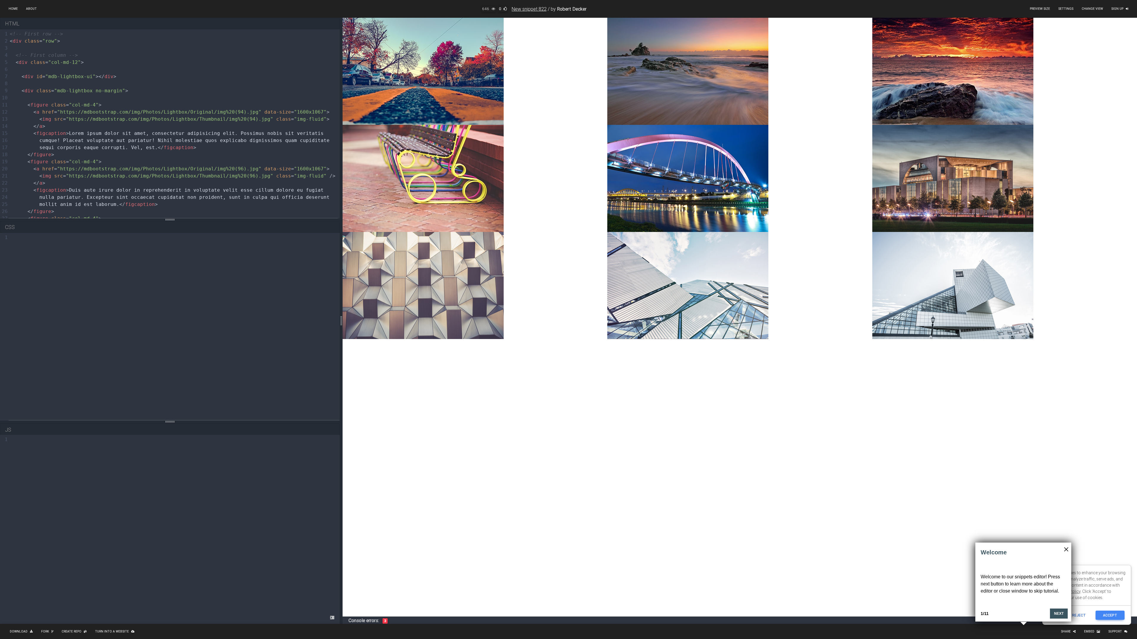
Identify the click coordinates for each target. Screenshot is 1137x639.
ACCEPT (1110, 615)
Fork (45, 631)
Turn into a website (112, 631)
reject (1079, 615)
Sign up (1117, 9)
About (31, 9)
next (1059, 613)
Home (13, 9)
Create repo (71, 631)
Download (19, 631)
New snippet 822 (529, 9)
